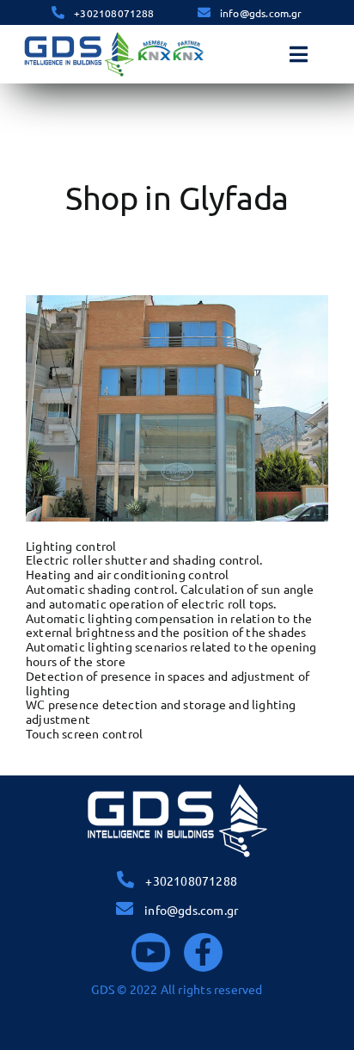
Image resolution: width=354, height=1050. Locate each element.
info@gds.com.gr (261, 13)
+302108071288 (114, 13)
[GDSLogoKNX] (114, 35)
